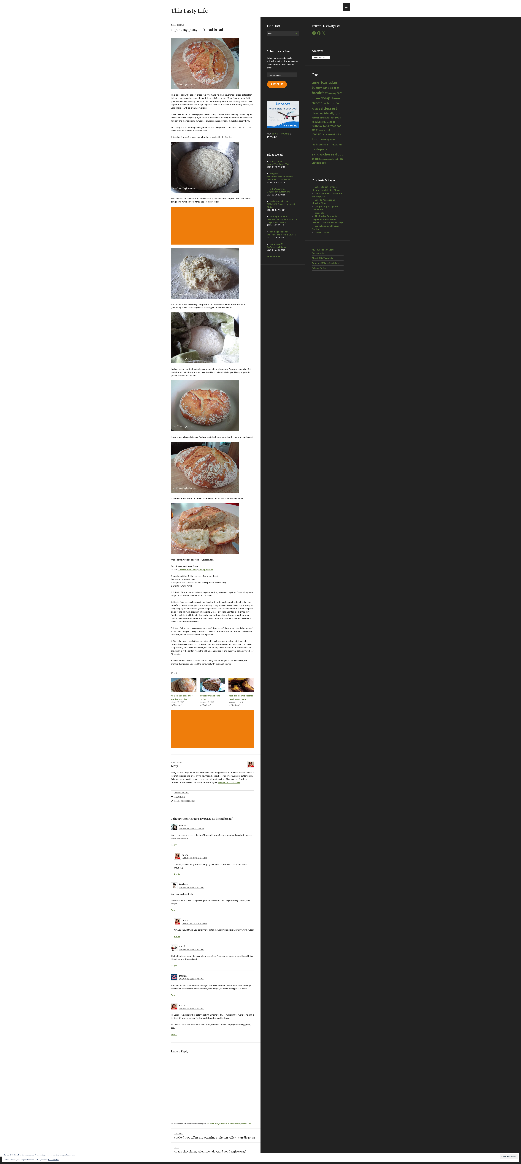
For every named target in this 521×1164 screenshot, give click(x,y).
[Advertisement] (212, 226)
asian (333, 82)
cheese (335, 98)
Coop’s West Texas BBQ (278, 164)
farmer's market (320, 117)
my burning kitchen (279, 201)
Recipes (180, 24)
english (337, 114)
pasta (316, 149)
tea (341, 158)
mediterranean (320, 144)
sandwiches (321, 154)
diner (315, 113)
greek (315, 129)
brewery (332, 93)
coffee (327, 103)
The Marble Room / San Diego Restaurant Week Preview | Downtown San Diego (327, 219)
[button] (346, 7)
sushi (331, 159)
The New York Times (187, 569)
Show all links (273, 256)
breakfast (320, 93)
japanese (327, 134)
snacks (316, 158)
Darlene (183, 884)
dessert (330, 108)
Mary (173, 24)
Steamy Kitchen (205, 569)
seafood (337, 154)
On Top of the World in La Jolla (281, 235)
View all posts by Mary (229, 782)
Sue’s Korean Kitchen (277, 247)
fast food (335, 117)
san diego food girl (279, 231)
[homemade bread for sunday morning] (183, 685)
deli (321, 108)
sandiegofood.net (279, 216)
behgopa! (274, 173)
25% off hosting (281, 133)
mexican (336, 144)
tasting (337, 159)
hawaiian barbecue (327, 130)
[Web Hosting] (283, 127)
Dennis (183, 975)
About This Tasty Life (322, 258)
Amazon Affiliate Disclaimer (326, 263)
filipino (326, 122)
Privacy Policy (319, 268)
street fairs (324, 159)
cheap (325, 98)
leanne (182, 825)
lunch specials (328, 139)
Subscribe (277, 84)
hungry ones (276, 161)
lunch (316, 139)
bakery (317, 87)
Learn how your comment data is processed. (229, 1123)
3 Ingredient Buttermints (278, 192)
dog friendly (326, 113)
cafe (339, 93)
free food (335, 125)
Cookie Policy (53, 1160)
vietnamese (319, 162)
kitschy (337, 134)
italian (316, 134)
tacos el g (319, 212)
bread (177, 801)
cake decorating (188, 801)
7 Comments (179, 796)
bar (324, 87)
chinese (317, 103)
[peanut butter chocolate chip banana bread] (241, 685)
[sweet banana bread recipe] (212, 685)
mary (185, 854)
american (320, 82)
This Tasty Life (189, 10)
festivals (317, 121)
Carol (182, 946)
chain (316, 98)
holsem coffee (322, 232)
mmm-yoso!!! (277, 244)
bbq (330, 87)
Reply (174, 844)
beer (336, 87)
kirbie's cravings (277, 188)
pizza (323, 149)
